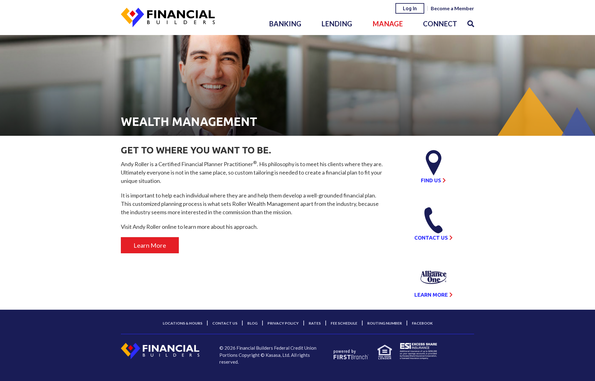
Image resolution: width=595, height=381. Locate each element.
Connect (440, 24)
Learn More (150, 245)
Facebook (422, 323)
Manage (387, 24)
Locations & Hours (182, 323)
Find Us (431, 180)
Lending (336, 24)
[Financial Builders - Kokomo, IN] (168, 17)
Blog (252, 323)
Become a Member (452, 8)
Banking (285, 24)
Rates (315, 323)
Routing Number (384, 323)
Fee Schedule (344, 323)
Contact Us (431, 238)
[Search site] (470, 24)
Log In (410, 8)
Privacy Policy (283, 323)
